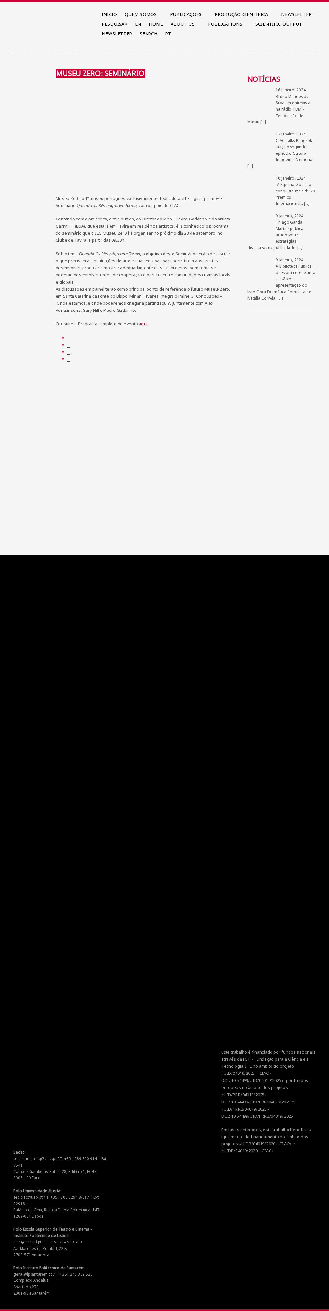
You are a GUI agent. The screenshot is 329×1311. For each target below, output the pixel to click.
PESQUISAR (114, 24)
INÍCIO (109, 14)
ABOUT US (183, 24)
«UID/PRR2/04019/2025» (245, 1109)
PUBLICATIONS (225, 24)
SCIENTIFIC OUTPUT (278, 24)
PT (168, 34)
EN (138, 24)
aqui (143, 324)
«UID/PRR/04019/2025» (244, 1095)
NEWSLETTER (296, 14)
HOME (156, 24)
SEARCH (148, 34)
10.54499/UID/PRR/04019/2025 (261, 1102)
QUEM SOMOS (140, 14)
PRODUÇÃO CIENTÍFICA (241, 14)
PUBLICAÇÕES (185, 14)
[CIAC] (14, 13)
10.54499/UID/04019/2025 (256, 1080)
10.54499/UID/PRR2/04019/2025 (262, 1116)
